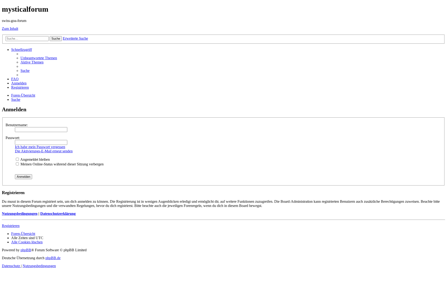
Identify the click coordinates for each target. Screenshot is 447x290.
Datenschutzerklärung (58, 214)
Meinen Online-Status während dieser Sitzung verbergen (62, 164)
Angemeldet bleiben (35, 159)
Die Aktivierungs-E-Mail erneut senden (44, 151)
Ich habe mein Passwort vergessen (40, 147)
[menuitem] (38, 58)
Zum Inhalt (10, 29)
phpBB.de (53, 258)
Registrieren (11, 226)
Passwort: (13, 138)
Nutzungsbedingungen (19, 214)
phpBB (25, 250)
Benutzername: (17, 125)
